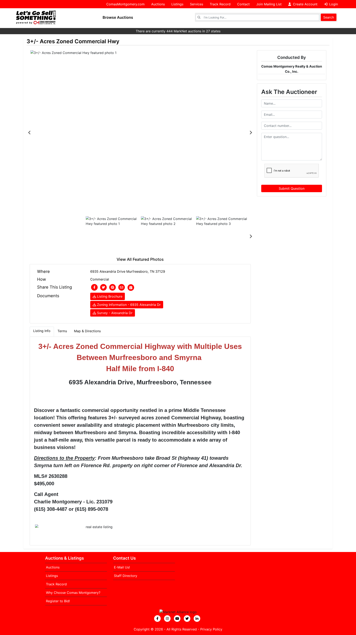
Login (333, 4)
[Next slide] (250, 132)
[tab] (42, 332)
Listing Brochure (109, 296)
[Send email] (121, 287)
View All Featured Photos (140, 259)
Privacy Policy (211, 629)
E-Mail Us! (122, 567)
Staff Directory (125, 576)
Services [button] (196, 4)
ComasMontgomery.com (125, 4)
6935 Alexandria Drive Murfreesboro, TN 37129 (127, 271)
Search (328, 17)
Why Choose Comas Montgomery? (73, 593)
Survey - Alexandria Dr (114, 313)
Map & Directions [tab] (87, 331)
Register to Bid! (58, 601)
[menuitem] (112, 236)
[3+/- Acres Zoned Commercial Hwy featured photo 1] (140, 132)
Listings (177, 4)
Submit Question (291, 188)
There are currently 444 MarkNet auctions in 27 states (178, 31)
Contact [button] (243, 4)
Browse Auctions (118, 17)
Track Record (220, 4)
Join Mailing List (269, 4)
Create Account (304, 4)
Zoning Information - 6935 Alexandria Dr (128, 305)
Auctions (158, 4)
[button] (94, 287)
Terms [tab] (62, 331)
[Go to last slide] (29, 132)
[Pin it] (112, 287)
